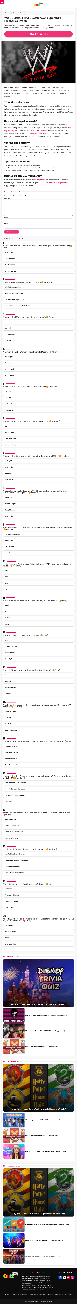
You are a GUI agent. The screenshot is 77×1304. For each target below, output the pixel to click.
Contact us (68, 1294)
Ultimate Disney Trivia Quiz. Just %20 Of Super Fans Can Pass (38, 1004)
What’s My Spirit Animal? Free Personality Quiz (41, 1047)
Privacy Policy (22, 1294)
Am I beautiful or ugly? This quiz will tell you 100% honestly (45, 1151)
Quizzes (7, 13)
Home (7, 1294)
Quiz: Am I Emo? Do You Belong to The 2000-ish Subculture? (46, 1015)
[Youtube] (68, 1277)
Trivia (15, 13)
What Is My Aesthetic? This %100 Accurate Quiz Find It (44, 1120)
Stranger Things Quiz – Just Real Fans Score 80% (42, 1256)
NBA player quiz (39, 180)
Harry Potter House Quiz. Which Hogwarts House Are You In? (38, 1109)
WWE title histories (40, 131)
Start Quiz (35, 34)
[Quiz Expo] (38, 4)
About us (14, 1294)
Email (6, 223)
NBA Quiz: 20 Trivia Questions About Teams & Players (44, 1240)
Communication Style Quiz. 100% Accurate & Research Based (47, 1225)
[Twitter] (64, 1277)
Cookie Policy (33, 1294)
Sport (21, 13)
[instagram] (72, 1277)
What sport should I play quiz (56, 183)
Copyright (42, 1294)
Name (6, 217)
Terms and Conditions (55, 1294)
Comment (7, 198)
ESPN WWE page (35, 134)
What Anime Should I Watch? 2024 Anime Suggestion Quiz (46, 1031)
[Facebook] (60, 1277)
